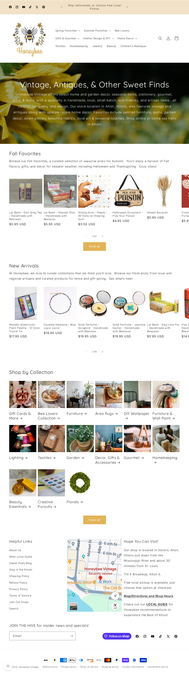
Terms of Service (20, 595)
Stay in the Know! (20, 569)
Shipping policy (110, 667)
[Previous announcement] (62, 7)
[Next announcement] (127, 7)
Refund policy (50, 667)
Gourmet (132, 457)
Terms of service (89, 667)
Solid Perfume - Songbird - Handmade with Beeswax (93, 328)
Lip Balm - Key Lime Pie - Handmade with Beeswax (163, 328)
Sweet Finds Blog (20, 563)
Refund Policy (18, 582)
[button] (67, 30)
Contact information (133, 667)
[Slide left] (86, 236)
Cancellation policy (158, 667)
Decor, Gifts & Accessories (107, 459)
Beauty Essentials (18, 504)
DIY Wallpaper (137, 413)
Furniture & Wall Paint (162, 415)
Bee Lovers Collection (48, 415)
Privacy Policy (18, 589)
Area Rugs (104, 413)
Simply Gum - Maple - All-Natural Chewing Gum (92, 216)
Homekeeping (164, 457)
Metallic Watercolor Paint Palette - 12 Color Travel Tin (24, 328)
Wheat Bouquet (157, 212)
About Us (15, 550)
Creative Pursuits (45, 504)
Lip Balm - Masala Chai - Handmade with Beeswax (59, 216)
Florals (73, 502)
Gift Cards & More (20, 415)
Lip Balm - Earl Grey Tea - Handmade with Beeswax (25, 216)
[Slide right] (103, 236)
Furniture (75, 413)
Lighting (16, 457)
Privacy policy (68, 667)
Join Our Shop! (19, 602)
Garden (73, 457)
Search (13, 608)
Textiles (44, 457)
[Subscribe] (71, 636)
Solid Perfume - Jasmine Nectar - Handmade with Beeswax (129, 328)
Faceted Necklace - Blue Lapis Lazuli (60, 326)
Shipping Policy (19, 576)
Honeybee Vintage (28, 667)
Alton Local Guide (20, 556)
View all (94, 246)
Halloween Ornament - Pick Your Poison (128, 214)
